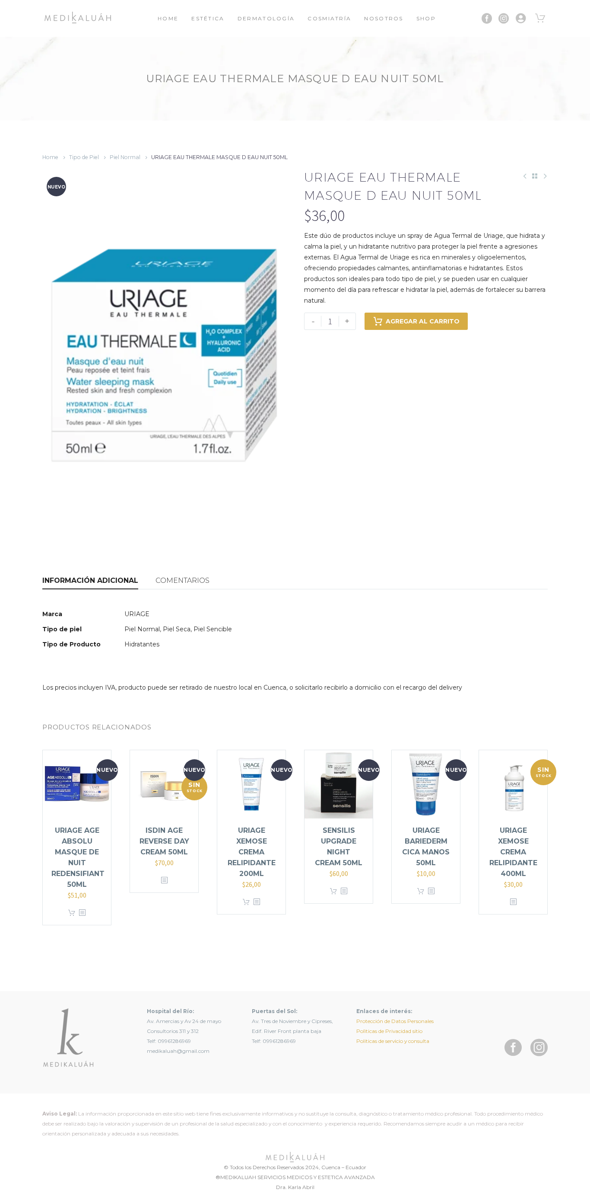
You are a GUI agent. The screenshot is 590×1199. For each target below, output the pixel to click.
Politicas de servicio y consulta (392, 1041)
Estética (207, 18)
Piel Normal (125, 157)
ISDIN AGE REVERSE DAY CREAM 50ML (164, 841)
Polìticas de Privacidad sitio (389, 1031)
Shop (426, 18)
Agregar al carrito (423, 321)
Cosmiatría (329, 18)
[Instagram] (503, 18)
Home (168, 18)
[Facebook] (487, 18)
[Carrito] (540, 18)
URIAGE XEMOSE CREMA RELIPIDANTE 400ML (513, 852)
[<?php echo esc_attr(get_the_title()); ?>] (82, 913)
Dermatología (266, 18)
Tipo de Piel (84, 157)
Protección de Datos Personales (395, 1021)
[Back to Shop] (534, 176)
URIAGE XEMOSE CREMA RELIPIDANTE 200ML (252, 852)
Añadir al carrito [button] (71, 913)
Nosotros (383, 18)
